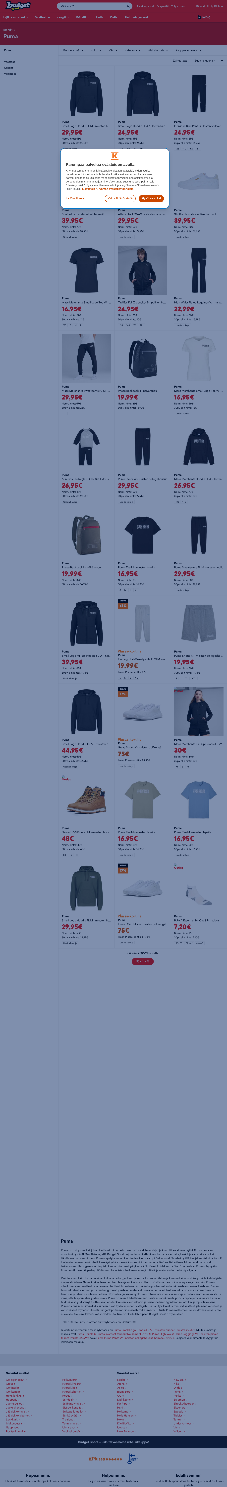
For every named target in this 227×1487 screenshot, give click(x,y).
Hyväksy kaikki (151, 198)
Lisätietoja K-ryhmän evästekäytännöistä (107, 188)
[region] (115, 178)
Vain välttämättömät (120, 198)
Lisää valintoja (75, 198)
